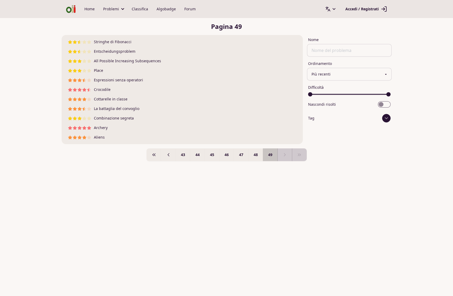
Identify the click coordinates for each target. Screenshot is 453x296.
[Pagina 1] (154, 154)
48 (256, 154)
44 (197, 154)
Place (98, 70)
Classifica (140, 8)
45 (212, 154)
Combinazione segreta (114, 118)
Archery (101, 127)
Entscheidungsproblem (114, 51)
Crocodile (102, 89)
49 (270, 154)
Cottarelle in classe (110, 98)
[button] (113, 9)
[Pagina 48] (168, 154)
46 (227, 154)
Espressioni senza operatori (118, 79)
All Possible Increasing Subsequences (127, 60)
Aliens (99, 137)
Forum (190, 8)
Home (89, 8)
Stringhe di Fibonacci (112, 41)
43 (183, 154)
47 (241, 154)
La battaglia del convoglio (116, 108)
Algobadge (166, 8)
